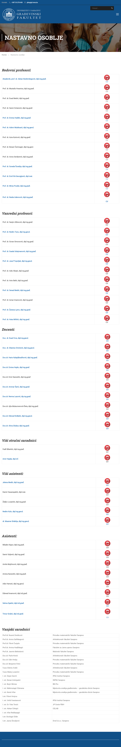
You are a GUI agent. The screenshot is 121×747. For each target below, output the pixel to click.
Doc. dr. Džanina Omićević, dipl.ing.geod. (19, 348)
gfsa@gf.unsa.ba (32, 2)
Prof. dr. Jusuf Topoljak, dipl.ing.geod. (17, 261)
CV (107, 82)
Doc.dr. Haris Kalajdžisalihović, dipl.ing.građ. (20, 358)
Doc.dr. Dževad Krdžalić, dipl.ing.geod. (17, 416)
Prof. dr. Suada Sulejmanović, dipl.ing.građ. (19, 251)
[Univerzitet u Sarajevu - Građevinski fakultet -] (22, 14)
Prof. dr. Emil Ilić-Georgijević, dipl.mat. (18, 176)
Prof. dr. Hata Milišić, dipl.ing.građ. (16, 319)
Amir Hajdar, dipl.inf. (11, 459)
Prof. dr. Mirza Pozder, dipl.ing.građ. (16, 186)
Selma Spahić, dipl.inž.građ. (13, 603)
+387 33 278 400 (17, 2)
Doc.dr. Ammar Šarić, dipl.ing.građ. (16, 387)
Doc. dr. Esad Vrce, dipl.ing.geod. (15, 338)
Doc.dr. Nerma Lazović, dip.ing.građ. (17, 396)
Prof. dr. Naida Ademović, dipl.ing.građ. (18, 197)
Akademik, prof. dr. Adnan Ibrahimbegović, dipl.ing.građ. (24, 79)
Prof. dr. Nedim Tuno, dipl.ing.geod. (16, 232)
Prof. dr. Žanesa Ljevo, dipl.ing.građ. (17, 310)
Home (4, 55)
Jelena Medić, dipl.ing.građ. (13, 482)
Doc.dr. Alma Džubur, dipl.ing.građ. (16, 426)
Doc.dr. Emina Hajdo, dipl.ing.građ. (16, 367)
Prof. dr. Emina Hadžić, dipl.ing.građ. (17, 118)
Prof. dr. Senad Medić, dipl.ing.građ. (16, 290)
